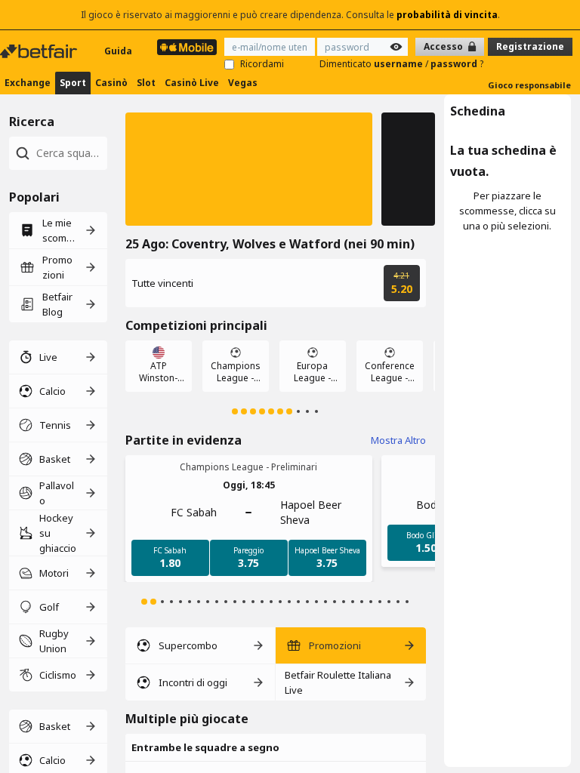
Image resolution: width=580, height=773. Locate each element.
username (399, 63)
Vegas (243, 82)
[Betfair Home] (40, 51)
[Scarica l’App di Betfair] (187, 47)
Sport (73, 82)
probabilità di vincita (447, 14)
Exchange (28, 82)
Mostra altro (398, 440)
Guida (118, 51)
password (455, 63)
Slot (146, 82)
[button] (248, 169)
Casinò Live (192, 82)
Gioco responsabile (529, 85)
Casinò (111, 82)
